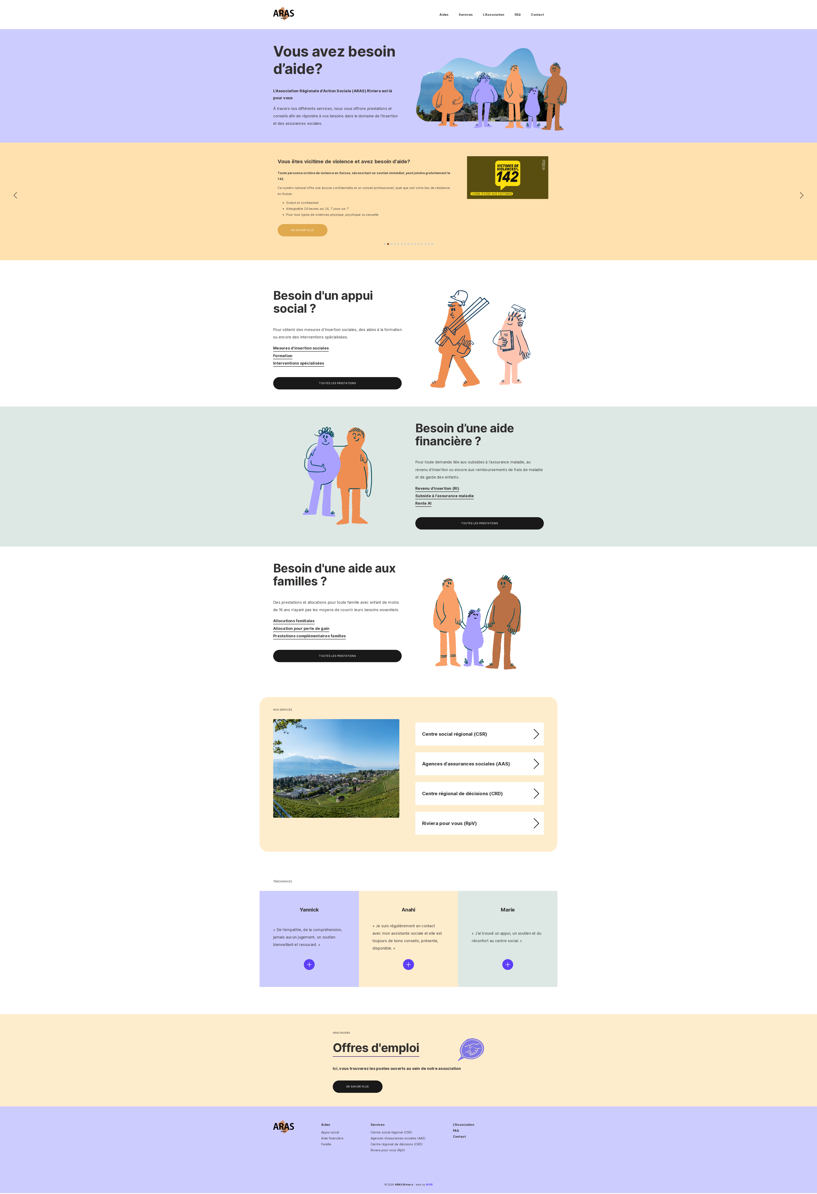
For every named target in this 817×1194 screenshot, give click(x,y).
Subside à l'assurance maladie (444, 496)
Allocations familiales (294, 621)
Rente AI (423, 503)
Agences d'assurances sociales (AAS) (466, 764)
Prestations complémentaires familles (309, 636)
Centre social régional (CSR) (454, 734)
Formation (282, 356)
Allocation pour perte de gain (301, 628)
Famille (326, 1144)
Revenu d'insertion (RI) (437, 488)
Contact (537, 14)
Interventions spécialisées (298, 363)
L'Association (493, 14)
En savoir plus (298, 230)
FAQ (518, 14)
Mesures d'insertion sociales (301, 348)
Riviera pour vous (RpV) (449, 823)
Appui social (330, 1132)
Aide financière (332, 1138)
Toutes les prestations (337, 383)
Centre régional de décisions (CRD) (462, 793)
